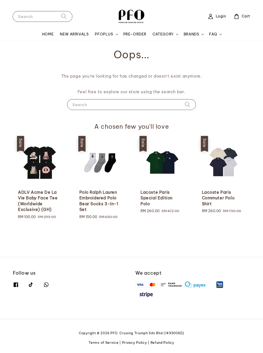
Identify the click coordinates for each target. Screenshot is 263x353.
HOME (48, 34)
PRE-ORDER (134, 34)
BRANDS (191, 34)
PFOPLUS (104, 34)
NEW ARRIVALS (74, 34)
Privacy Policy (134, 342)
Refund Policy (162, 342)
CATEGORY (163, 34)
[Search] (64, 16)
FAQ (213, 34)
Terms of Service (103, 342)
